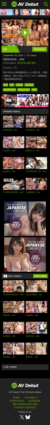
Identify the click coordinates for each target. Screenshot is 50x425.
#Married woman (9, 89)
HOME (16, 397)
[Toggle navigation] (4, 4)
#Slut (34, 89)
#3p (5, 85)
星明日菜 (21, 63)
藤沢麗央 (31, 63)
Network (34, 401)
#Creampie (29, 85)
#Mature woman (24, 89)
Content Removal (25, 407)
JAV (15, 67)
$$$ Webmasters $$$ (25, 404)
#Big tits (19, 85)
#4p (12, 85)
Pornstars (17, 401)
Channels (31, 397)
